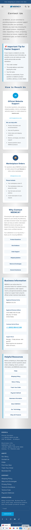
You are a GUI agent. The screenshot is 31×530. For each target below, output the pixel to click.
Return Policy (16, 382)
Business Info (6, 471)
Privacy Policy (6, 484)
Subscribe (7, 514)
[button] (6, 525)
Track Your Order (16, 387)
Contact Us (5, 459)
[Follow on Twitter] (6, 519)
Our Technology (15, 409)
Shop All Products (15, 415)
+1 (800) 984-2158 (14, 327)
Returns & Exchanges (9, 481)
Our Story (5, 456)
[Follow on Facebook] (2, 519)
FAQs (15, 371)
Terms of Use (6, 490)
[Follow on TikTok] (19, 519)
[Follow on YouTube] (15, 519)
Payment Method (16, 393)
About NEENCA (15, 404)
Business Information (15, 398)
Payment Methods (8, 493)
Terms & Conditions (8, 487)
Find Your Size (7, 465)
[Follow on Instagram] (10, 519)
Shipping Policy (15, 376)
